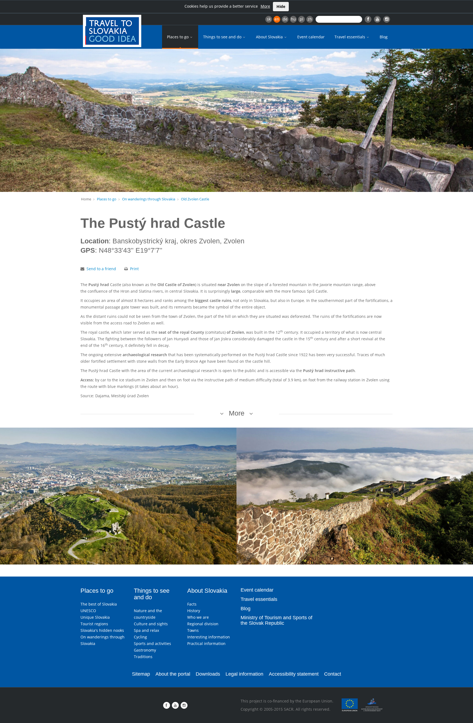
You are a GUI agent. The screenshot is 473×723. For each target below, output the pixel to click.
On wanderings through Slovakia (148, 199)
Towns (193, 630)
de (285, 19)
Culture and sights (151, 623)
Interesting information (208, 637)
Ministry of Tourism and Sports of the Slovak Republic (276, 620)
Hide (280, 6)
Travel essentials (350, 36)
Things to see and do (223, 36)
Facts (192, 604)
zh (310, 19)
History (193, 610)
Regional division (202, 623)
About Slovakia (270, 36)
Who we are (198, 617)
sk (269, 19)
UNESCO (88, 610)
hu (293, 19)
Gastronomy (145, 650)
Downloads (208, 674)
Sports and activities (152, 643)
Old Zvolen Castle (195, 199)
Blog (384, 36)
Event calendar (311, 36)
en (277, 19)
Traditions (143, 656)
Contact (332, 674)
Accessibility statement (294, 674)
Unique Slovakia (95, 617)
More (265, 6)
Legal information (244, 674)
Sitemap (141, 674)
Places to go (178, 36)
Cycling (140, 637)
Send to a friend (101, 268)
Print (134, 268)
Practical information (206, 643)
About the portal (172, 674)
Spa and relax (146, 630)
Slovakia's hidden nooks (102, 630)
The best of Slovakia (98, 604)
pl (301, 19)
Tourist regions (94, 623)
